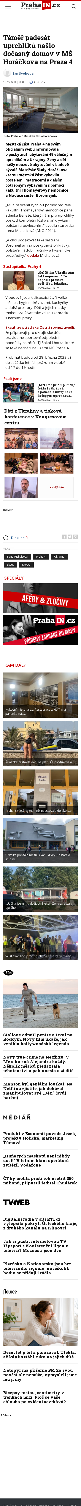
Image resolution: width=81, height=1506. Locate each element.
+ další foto (57, 487)
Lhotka (26, 564)
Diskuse (19, 537)
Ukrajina (59, 556)
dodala (33, 255)
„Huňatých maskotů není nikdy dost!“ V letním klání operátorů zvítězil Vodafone (36, 1160)
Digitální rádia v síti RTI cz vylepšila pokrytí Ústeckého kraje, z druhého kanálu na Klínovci (40, 1223)
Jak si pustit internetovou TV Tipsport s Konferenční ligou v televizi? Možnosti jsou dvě (35, 1246)
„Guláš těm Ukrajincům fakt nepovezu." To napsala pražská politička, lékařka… (56, 278)
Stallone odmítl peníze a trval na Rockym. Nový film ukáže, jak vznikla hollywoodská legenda (38, 1039)
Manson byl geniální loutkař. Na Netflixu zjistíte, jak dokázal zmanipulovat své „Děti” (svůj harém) (38, 1090)
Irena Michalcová (17, 556)
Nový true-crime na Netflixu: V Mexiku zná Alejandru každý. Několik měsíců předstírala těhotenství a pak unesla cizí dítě (38, 1063)
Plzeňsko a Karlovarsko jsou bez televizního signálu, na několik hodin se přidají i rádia (37, 1268)
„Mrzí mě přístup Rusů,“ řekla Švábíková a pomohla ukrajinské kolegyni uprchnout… (56, 390)
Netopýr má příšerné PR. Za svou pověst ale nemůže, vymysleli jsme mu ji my (40, 1374)
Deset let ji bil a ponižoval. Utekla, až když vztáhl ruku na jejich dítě (39, 1354)
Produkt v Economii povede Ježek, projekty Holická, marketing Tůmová (39, 1138)
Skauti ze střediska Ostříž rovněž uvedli (39, 327)
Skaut (10, 564)
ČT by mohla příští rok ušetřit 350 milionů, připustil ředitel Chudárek (40, 1180)
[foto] (21, 438)
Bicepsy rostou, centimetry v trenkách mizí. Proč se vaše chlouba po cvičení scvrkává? (34, 1397)
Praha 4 (41, 556)
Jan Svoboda (23, 73)
